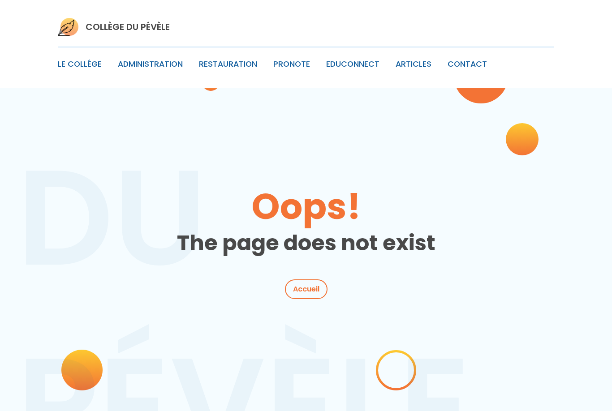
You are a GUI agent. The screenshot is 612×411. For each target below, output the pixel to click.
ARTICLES (413, 64)
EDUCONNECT (352, 64)
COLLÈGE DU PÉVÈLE (128, 27)
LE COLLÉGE (80, 64)
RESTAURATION (228, 64)
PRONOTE (291, 64)
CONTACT (467, 64)
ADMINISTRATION (150, 64)
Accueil (306, 289)
